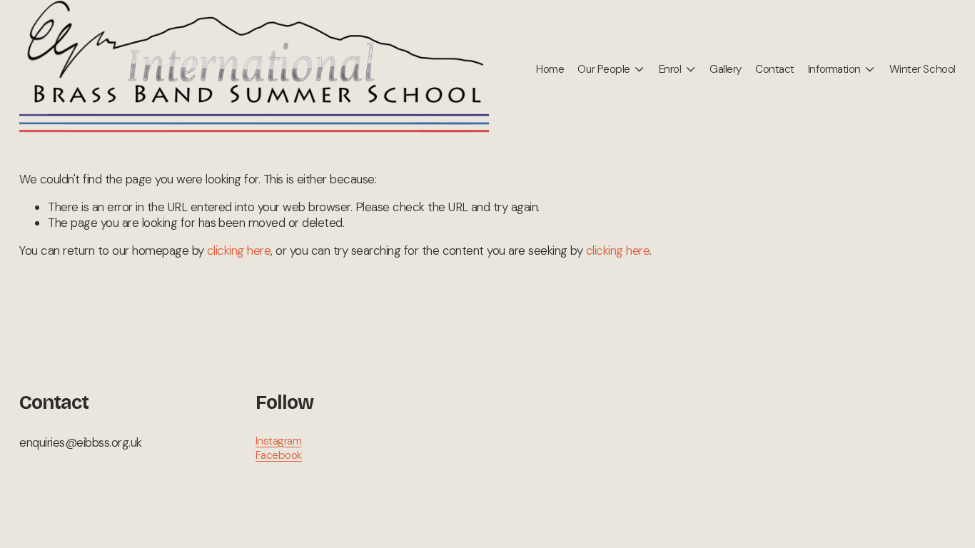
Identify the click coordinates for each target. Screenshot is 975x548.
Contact (774, 69)
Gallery (725, 69)
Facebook (279, 455)
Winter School (922, 69)
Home (550, 69)
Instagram (278, 441)
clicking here (239, 250)
